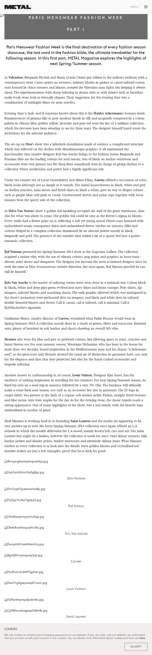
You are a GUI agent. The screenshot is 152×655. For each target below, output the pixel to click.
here (142, 638)
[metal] (17, 7)
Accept (135, 646)
